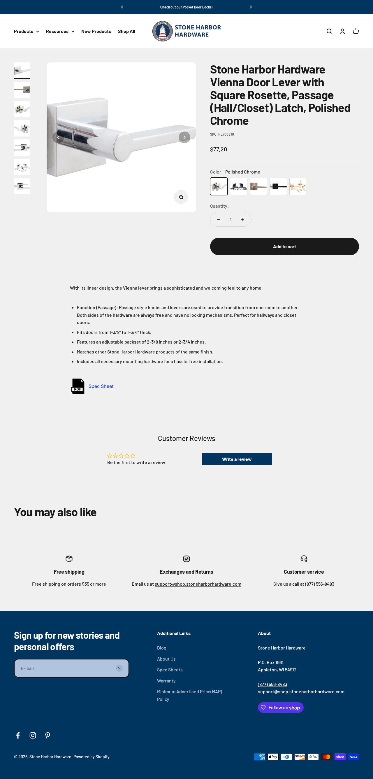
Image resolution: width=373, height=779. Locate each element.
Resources (57, 31)
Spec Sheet (101, 386)
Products (23, 31)
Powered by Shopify (91, 756)
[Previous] (122, 7)
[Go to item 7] (23, 186)
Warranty (166, 680)
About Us (166, 658)
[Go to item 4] (23, 128)
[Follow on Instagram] (33, 735)
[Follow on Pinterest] (48, 735)
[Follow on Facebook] (18, 735)
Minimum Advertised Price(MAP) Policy (189, 695)
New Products (96, 31)
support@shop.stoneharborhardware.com (198, 584)
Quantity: (219, 206)
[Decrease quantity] (218, 219)
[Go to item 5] (23, 147)
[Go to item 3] (23, 109)
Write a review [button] (237, 459)
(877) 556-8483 (272, 684)
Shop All (126, 31)
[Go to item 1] (23, 70)
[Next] (251, 7)
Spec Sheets (170, 669)
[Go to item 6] (23, 167)
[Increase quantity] (242, 219)
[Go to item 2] (23, 90)
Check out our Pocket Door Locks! (186, 7)
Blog (161, 647)
